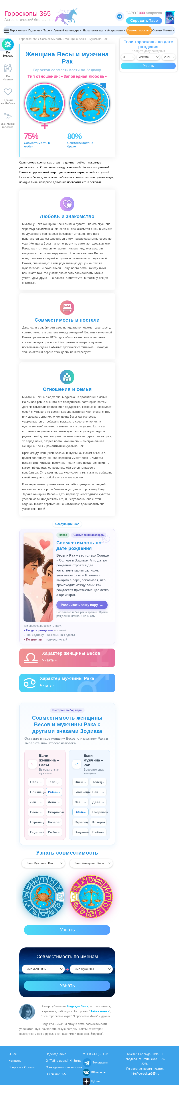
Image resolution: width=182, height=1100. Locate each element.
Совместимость (138, 30)
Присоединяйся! (119, 16)
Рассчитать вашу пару (82, 605)
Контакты (15, 1060)
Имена (167, 30)
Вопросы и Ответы (21, 1067)
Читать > (49, 660)
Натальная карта (94, 30)
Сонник (157, 30)
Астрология (115, 30)
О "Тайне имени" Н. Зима (63, 1060)
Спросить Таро (144, 20)
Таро (47, 30)
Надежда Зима (77, 1006)
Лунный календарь (66, 30)
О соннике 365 (56, 1074)
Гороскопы (17, 30)
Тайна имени (100, 1011)
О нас (13, 1054)
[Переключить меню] (6, 30)
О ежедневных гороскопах (64, 1067)
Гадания (34, 30)
